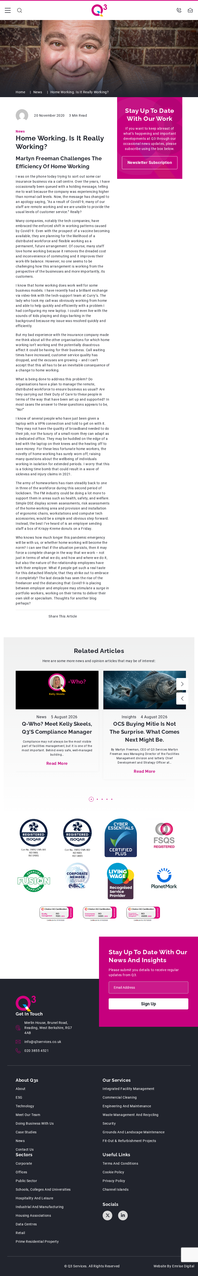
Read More (57, 763)
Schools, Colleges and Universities (43, 1189)
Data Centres (26, 1224)
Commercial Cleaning (120, 1097)
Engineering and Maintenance (127, 1106)
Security (109, 1123)
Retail (20, 1233)
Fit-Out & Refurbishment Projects (129, 1141)
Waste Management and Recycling (131, 1115)
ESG (19, 1097)
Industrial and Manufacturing (40, 1207)
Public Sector (26, 1181)
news (20, 1141)
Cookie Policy (113, 1172)
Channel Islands (115, 1189)
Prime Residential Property (37, 1241)
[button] (182, 684)
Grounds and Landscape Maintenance (133, 1132)
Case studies (26, 1132)
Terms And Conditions (120, 1163)
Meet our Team (28, 1115)
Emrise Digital (183, 1266)
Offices (21, 1172)
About (21, 1089)
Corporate (24, 1163)
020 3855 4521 (36, 1051)
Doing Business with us (35, 1123)
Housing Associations (33, 1215)
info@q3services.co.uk (42, 1042)
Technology (25, 1106)
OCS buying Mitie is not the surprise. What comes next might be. (145, 732)
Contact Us (25, 1149)
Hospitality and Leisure (34, 1198)
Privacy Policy (114, 1181)
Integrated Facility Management (129, 1089)
